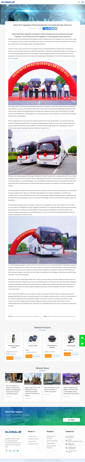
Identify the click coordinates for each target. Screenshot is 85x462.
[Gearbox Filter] (33, 338)
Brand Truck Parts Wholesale (51, 446)
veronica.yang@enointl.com (75, 441)
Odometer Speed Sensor (13, 346)
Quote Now (10, 358)
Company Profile (32, 436)
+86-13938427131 (71, 444)
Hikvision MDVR (51, 443)
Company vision (32, 441)
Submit (72, 420)
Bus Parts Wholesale (52, 441)
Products (50, 431)
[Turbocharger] (71, 338)
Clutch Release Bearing (52, 346)
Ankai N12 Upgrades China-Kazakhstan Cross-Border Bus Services (60, 316)
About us (31, 431)
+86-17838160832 (72, 448)
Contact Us (70, 431)
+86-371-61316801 (71, 437)
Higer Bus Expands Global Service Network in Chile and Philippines (24, 316)
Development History (33, 439)
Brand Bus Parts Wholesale (51, 437)
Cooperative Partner (33, 443)
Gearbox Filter (33, 346)
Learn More (18, 358)
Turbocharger (71, 346)
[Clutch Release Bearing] (52, 338)
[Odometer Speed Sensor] (13, 338)
